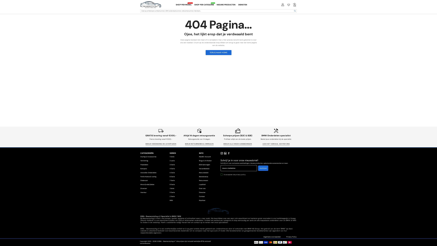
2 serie (172, 161)
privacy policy (240, 175)
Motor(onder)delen (147, 184)
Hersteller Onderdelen (148, 173)
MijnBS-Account (205, 157)
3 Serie (172, 165)
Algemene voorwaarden (272, 237)
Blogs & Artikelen (205, 161)
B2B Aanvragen (204, 165)
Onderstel (144, 180)
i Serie (172, 188)
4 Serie (172, 169)
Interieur (143, 192)
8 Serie (172, 184)
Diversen (143, 188)
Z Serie (172, 196)
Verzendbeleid (204, 169)
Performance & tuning (148, 177)
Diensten (202, 192)
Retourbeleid (203, 173)
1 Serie (172, 157)
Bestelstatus (203, 177)
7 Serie (172, 180)
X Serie (172, 192)
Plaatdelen (144, 165)
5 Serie (172, 173)
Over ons (202, 188)
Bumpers (143, 169)
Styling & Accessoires (148, 157)
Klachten (202, 200)
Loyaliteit (202, 184)
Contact (202, 196)
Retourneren (203, 180)
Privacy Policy (291, 237)
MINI (171, 200)
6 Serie (172, 177)
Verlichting (144, 161)
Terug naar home (218, 52)
